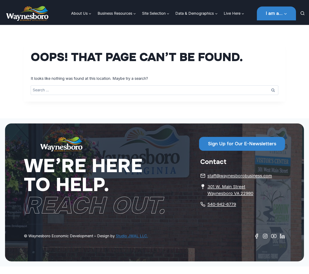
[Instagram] (265, 236)
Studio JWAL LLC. (132, 236)
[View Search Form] (303, 13)
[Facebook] (256, 236)
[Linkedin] (282, 236)
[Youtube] (273, 236)
